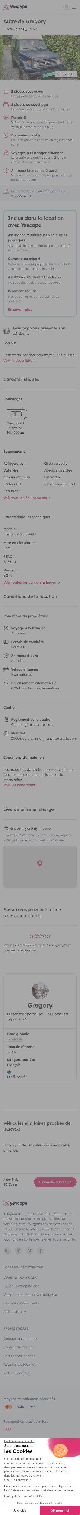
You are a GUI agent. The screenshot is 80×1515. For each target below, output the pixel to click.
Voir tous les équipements (25, 498)
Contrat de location (19, 1347)
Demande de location (55, 1182)
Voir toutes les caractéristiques (30, 582)
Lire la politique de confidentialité (23, 1496)
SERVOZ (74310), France (20, 29)
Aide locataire (14, 1312)
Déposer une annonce (20, 1338)
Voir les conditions (19, 785)
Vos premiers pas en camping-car (30, 1294)
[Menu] (70, 7)
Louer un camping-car (21, 1286)
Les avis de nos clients (21, 1303)
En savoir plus (20, 309)
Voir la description (19, 360)
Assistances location (19, 1364)
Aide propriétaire (17, 1373)
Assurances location (19, 1356)
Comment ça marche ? (21, 1277)
